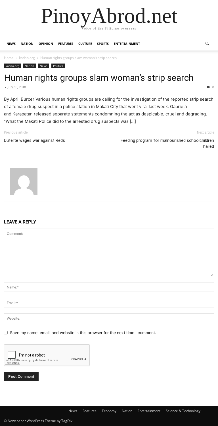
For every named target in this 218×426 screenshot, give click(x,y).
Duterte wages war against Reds (34, 140)
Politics (58, 66)
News (11, 43)
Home (9, 57)
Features (65, 43)
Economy (109, 410)
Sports (103, 43)
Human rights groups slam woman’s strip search (99, 77)
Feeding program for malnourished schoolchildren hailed (167, 143)
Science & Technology (183, 410)
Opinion (46, 43)
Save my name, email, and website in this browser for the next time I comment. (83, 332)
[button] (207, 44)
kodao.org (27, 57)
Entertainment (127, 43)
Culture (85, 43)
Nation (27, 43)
